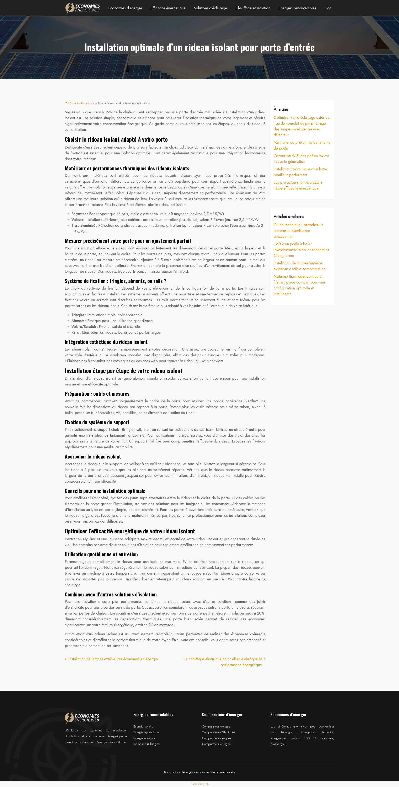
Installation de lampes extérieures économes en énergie (113, 659)
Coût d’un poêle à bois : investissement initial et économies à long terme (301, 249)
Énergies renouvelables (297, 8)
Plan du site (199, 784)
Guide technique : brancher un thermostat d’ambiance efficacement (298, 230)
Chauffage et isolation (252, 8)
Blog (327, 8)
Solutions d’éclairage (210, 8)
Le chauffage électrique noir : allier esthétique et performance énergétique (223, 662)
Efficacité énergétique (168, 8)
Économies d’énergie (125, 8)
